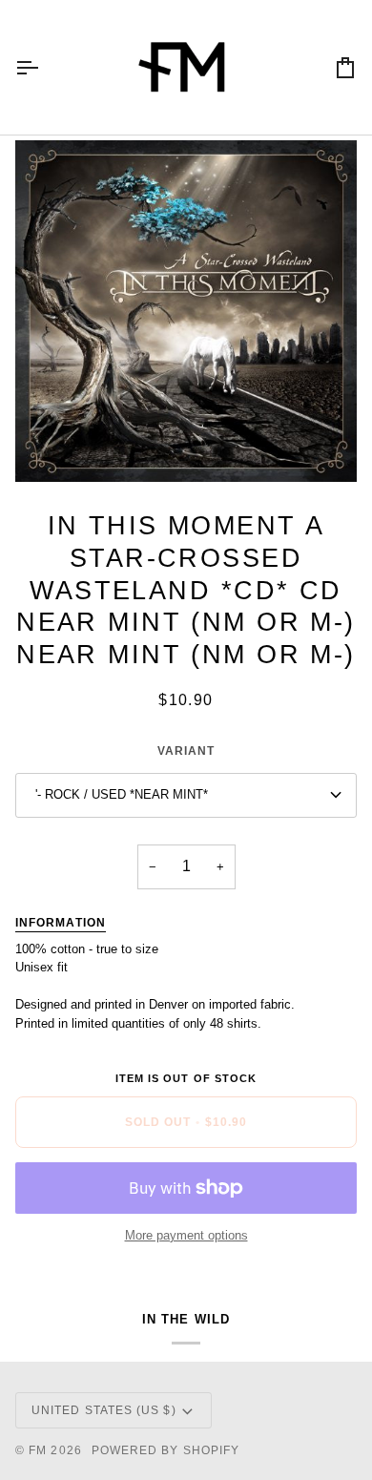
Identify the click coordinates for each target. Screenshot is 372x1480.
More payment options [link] (186, 1235)
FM (38, 1450)
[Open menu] (43, 67)
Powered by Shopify (165, 1450)
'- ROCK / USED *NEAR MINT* (121, 794)
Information (60, 922)
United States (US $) (103, 1410)
